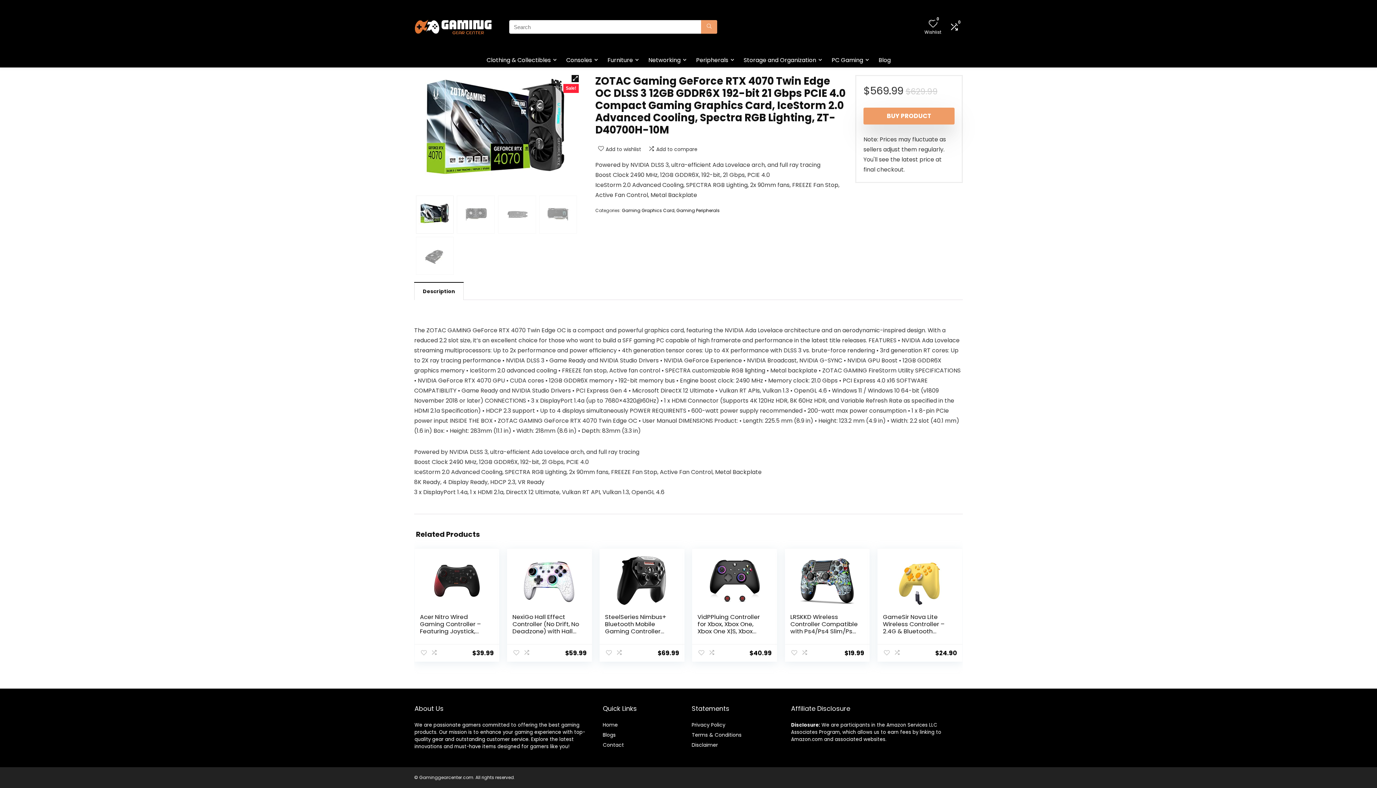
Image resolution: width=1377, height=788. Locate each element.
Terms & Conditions (717, 734)
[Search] (709, 27)
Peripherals (712, 60)
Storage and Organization (780, 60)
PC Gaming (847, 60)
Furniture (620, 60)
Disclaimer (705, 745)
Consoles (579, 60)
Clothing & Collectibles (519, 60)
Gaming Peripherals (698, 210)
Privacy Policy (708, 724)
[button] (575, 78)
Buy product (909, 116)
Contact (613, 745)
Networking (664, 60)
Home (610, 724)
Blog (885, 60)
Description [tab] (439, 291)
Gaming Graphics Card (648, 210)
